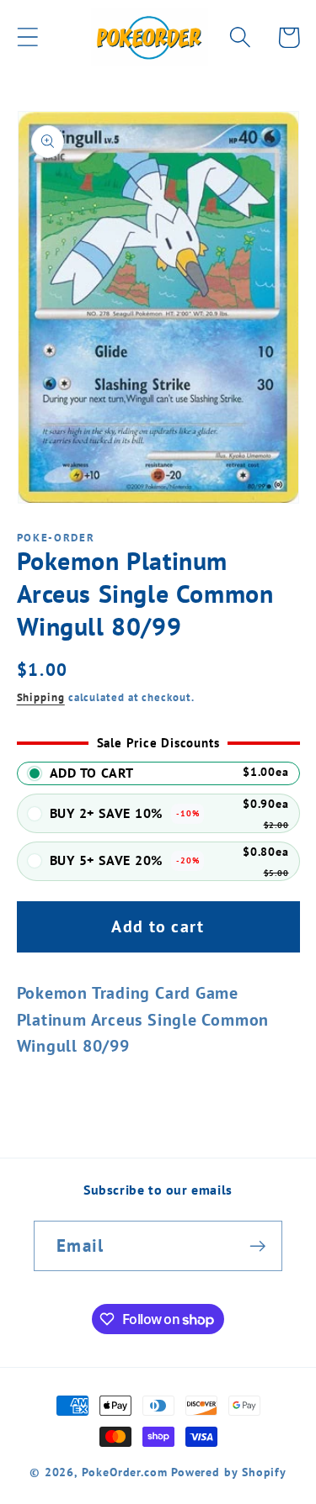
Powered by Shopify (229, 1472)
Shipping (41, 697)
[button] (27, 37)
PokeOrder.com (125, 1472)
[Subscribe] (257, 1246)
